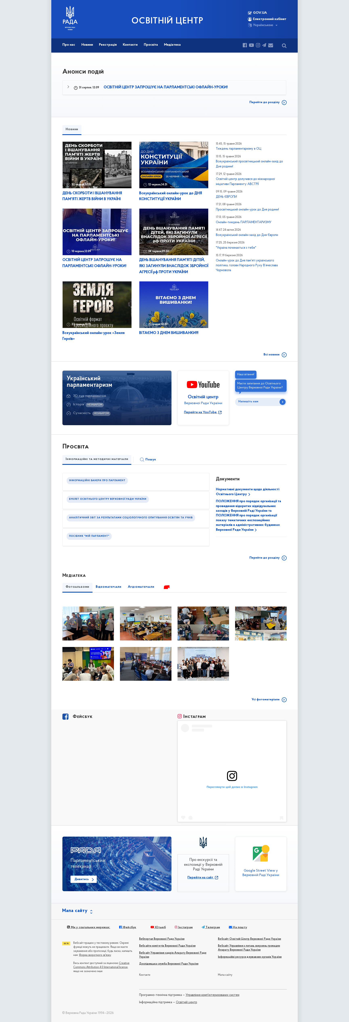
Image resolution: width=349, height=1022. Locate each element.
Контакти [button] (130, 45)
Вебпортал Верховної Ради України (161, 939)
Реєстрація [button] (108, 45)
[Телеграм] (264, 46)
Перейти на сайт (200, 877)
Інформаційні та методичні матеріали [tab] (97, 459)
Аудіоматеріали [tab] (141, 587)
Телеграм (212, 927)
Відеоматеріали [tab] (108, 587)
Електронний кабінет (269, 19)
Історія (78, 404)
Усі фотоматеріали (266, 699)
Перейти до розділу (264, 102)
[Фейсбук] (245, 46)
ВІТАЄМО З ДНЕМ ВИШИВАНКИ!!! (168, 333)
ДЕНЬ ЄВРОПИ (226, 197)
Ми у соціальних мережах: (90, 927)
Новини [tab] (72, 129)
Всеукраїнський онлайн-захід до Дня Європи (247, 235)
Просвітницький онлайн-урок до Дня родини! (247, 209)
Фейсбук (129, 927)
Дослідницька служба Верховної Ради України (168, 963)
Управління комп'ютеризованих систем (212, 995)
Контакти (144, 975)
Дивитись (82, 879)
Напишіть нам (248, 401)
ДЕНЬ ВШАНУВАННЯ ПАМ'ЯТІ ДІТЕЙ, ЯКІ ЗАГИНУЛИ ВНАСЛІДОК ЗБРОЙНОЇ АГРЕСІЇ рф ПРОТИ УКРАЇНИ (173, 266)
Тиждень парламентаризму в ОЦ (238, 148)
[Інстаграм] (258, 46)
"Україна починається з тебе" (236, 247)
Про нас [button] (68, 45)
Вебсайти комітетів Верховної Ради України (167, 945)
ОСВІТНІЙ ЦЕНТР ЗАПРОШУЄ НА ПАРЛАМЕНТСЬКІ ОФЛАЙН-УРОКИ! (165, 87)
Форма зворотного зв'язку (95, 955)
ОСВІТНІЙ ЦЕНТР (167, 21)
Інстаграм (185, 927)
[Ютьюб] (251, 46)
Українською (263, 25)
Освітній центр (186, 1002)
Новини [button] (87, 45)
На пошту (239, 927)
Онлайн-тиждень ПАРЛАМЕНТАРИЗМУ (243, 222)
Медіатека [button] (172, 45)
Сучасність (82, 413)
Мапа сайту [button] (75, 910)
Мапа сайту (225, 975)
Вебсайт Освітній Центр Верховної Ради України (249, 939)
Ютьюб (160, 927)
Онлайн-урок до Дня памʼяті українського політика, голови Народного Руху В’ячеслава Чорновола (247, 265)
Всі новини (272, 354)
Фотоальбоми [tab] (77, 587)
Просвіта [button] (151, 45)
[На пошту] (270, 46)
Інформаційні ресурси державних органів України (250, 957)
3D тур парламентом (89, 396)
